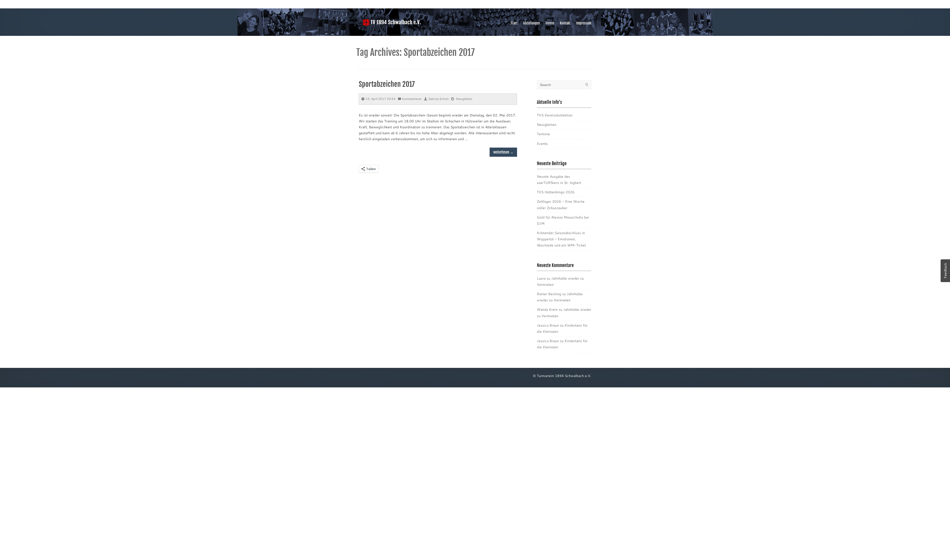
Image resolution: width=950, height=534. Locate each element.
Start (514, 23)
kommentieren (412, 99)
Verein (550, 23)
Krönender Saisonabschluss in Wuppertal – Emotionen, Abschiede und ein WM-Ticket (561, 239)
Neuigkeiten (464, 99)
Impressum (583, 23)
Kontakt (565, 23)
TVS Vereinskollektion (554, 115)
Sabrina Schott (438, 99)
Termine (543, 134)
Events (542, 143)
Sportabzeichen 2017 (387, 84)
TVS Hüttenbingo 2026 (555, 192)
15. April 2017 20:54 (381, 99)
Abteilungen (531, 23)
